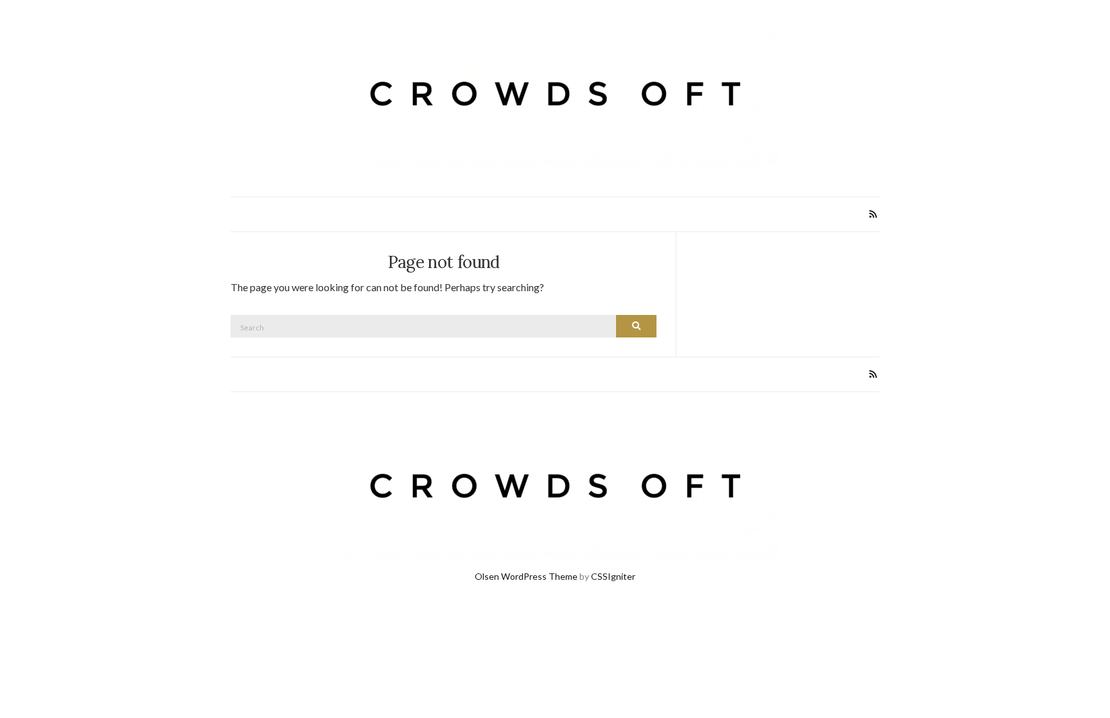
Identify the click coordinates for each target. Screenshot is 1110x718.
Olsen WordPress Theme (526, 576)
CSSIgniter (613, 576)
